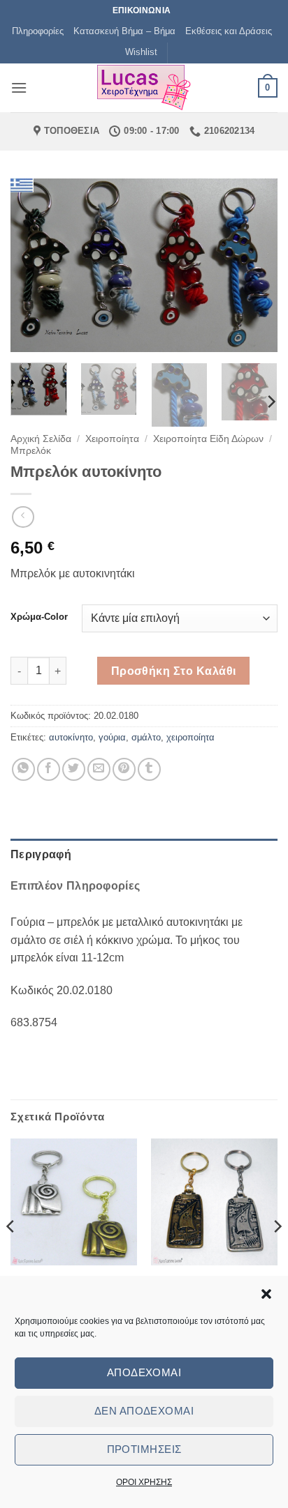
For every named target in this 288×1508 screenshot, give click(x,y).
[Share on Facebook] (48, 769)
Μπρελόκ (30, 450)
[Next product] (23, 517)
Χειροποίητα (112, 439)
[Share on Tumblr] (149, 769)
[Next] (254, 264)
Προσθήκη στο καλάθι (173, 671)
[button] (266, 1294)
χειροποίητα (190, 737)
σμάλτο (146, 737)
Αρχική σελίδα (40, 439)
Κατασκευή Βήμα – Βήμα (124, 31)
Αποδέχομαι (144, 1372)
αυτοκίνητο (71, 737)
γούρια (112, 737)
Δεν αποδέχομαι (144, 1411)
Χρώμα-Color (39, 617)
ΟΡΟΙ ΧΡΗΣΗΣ (144, 1482)
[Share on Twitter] (73, 769)
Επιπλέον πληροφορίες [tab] (75, 886)
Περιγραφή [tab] (40, 854)
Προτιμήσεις (144, 1449)
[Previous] (33, 264)
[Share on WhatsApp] (23, 769)
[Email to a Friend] (98, 769)
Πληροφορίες (38, 31)
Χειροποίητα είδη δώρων (208, 439)
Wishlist (141, 52)
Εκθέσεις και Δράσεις (228, 31)
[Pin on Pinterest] (124, 769)
